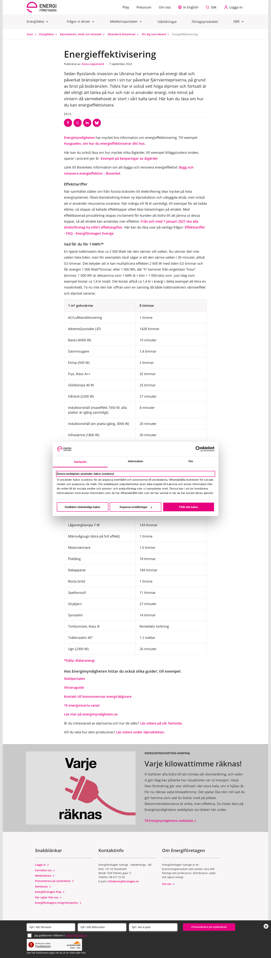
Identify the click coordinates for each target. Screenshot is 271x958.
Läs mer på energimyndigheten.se (91, 714)
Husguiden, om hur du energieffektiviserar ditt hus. (105, 143)
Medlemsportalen (124, 21)
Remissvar (42, 886)
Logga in (40, 864)
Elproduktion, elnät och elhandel (81, 34)
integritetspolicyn (76, 935)
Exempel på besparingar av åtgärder (130, 158)
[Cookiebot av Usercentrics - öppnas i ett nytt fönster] (198, 449)
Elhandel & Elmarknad (122, 34)
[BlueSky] (97, 123)
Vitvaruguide (74, 687)
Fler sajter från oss (47, 897)
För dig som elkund (154, 34)
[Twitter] (78, 123)
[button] (189, 7)
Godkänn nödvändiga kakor (82, 507)
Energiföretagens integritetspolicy (57, 902)
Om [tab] (190, 461)
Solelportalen (74, 678)
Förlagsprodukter (205, 21)
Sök (213, 7)
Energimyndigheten (79, 137)
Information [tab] (135, 461)
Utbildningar (167, 21)
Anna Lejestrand (93, 64)
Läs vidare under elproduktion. (140, 732)
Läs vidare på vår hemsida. (161, 723)
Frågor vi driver (79, 21)
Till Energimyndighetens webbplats (169, 821)
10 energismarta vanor (82, 705)
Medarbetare (43, 875)
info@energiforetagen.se (123, 881)
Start (30, 34)
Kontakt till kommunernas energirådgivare (98, 696)
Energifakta (36, 21)
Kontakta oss (43, 870)
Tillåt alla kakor (188, 507)
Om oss (167, 884)
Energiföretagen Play (48, 892)
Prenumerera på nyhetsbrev (53, 881)
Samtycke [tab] (80, 461)
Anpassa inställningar (133, 507)
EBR (236, 21)
